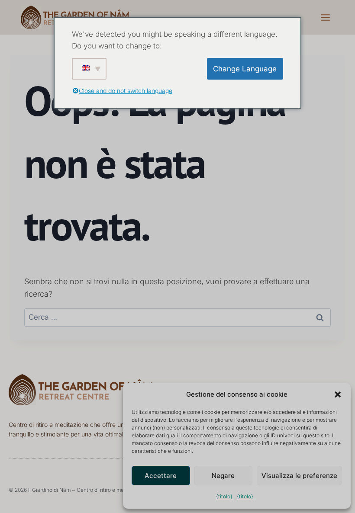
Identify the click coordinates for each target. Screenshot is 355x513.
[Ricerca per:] (177, 316)
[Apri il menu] (325, 17)
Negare (223, 475)
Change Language (245, 68)
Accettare (161, 475)
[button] (337, 394)
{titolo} (224, 496)
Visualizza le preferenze (299, 475)
